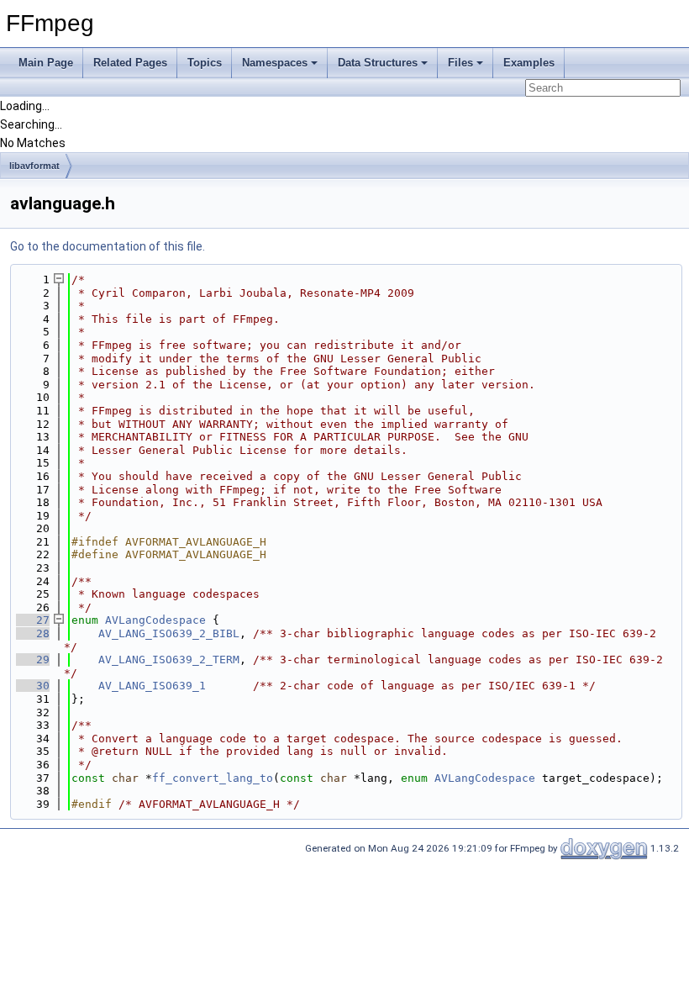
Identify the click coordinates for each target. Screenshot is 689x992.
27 (33, 620)
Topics (204, 62)
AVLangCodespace (155, 620)
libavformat (34, 166)
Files (460, 62)
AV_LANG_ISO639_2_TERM (168, 659)
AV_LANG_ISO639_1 (152, 685)
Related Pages (130, 62)
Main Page (45, 62)
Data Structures (378, 62)
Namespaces (275, 62)
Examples (529, 62)
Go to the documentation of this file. (107, 246)
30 (33, 685)
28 (33, 633)
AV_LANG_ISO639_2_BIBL (168, 633)
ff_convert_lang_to (212, 778)
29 (33, 659)
